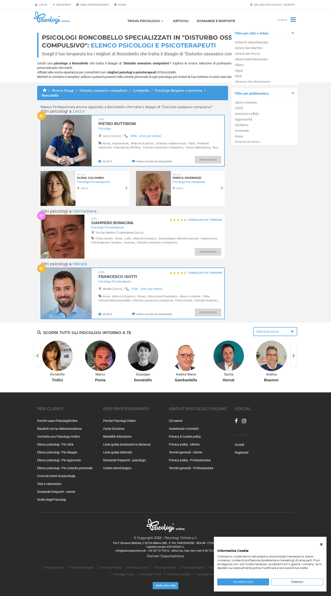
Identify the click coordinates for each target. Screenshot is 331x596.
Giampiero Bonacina (112, 221)
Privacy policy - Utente (184, 444)
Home (121, 4)
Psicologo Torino (123, 574)
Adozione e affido (247, 114)
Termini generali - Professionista (191, 468)
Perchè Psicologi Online (119, 421)
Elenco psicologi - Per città (55, 444)
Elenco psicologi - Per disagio (57, 452)
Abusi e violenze (246, 102)
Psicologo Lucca (138, 567)
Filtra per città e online (251, 33)
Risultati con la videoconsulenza (59, 428)
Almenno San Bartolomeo (252, 82)
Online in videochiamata (251, 42)
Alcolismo (241, 125)
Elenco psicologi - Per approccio (59, 460)
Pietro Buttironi (117, 122)
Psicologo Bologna (82, 567)
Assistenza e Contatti (184, 428)
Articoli (181, 21)
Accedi (239, 444)
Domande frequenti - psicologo (124, 460)
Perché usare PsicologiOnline (57, 421)
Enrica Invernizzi (186, 176)
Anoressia (242, 130)
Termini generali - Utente (185, 452)
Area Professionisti (94, 4)
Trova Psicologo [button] (144, 21)
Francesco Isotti (117, 275)
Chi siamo (176, 421)
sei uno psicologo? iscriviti (274, 4)
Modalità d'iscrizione (117, 436)
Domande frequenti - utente (56, 492)
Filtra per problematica (252, 93)
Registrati (63, 4)
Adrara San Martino (248, 48)
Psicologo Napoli (192, 567)
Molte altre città (165, 585)
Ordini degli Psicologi (51, 499)
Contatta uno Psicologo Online (58, 436)
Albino (239, 65)
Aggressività (243, 119)
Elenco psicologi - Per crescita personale (65, 468)
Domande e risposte (216, 21)
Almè (238, 76)
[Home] (44, 91)
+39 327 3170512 (159, 550)
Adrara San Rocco (247, 53)
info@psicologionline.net (131, 550)
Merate (80, 264)
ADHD (239, 108)
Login (42, 4)
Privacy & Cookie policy (185, 436)
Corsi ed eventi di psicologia (56, 476)
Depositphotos (172, 556)
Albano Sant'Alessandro (251, 59)
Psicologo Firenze (110, 567)
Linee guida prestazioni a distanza (127, 444)
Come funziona (113, 428)
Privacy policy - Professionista (190, 460)
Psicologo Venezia (178, 574)
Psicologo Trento (150, 574)
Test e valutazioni (49, 484)
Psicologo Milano (165, 567)
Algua (239, 70)
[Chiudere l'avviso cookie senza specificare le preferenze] (321, 544)
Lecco (79, 111)
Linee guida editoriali (117, 452)
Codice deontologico (117, 468)
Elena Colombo (90, 176)
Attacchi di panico (247, 142)
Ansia (239, 136)
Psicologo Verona (207, 574)
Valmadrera (85, 211)
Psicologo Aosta (54, 567)
